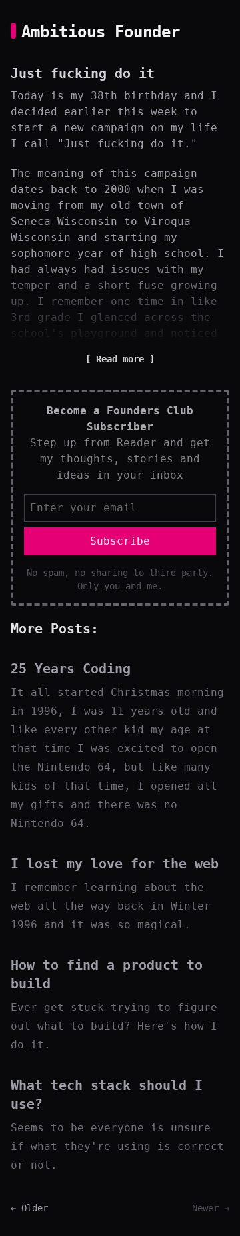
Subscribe (120, 541)
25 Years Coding (71, 669)
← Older (29, 1208)
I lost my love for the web (115, 864)
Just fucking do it (83, 73)
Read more (120, 359)
